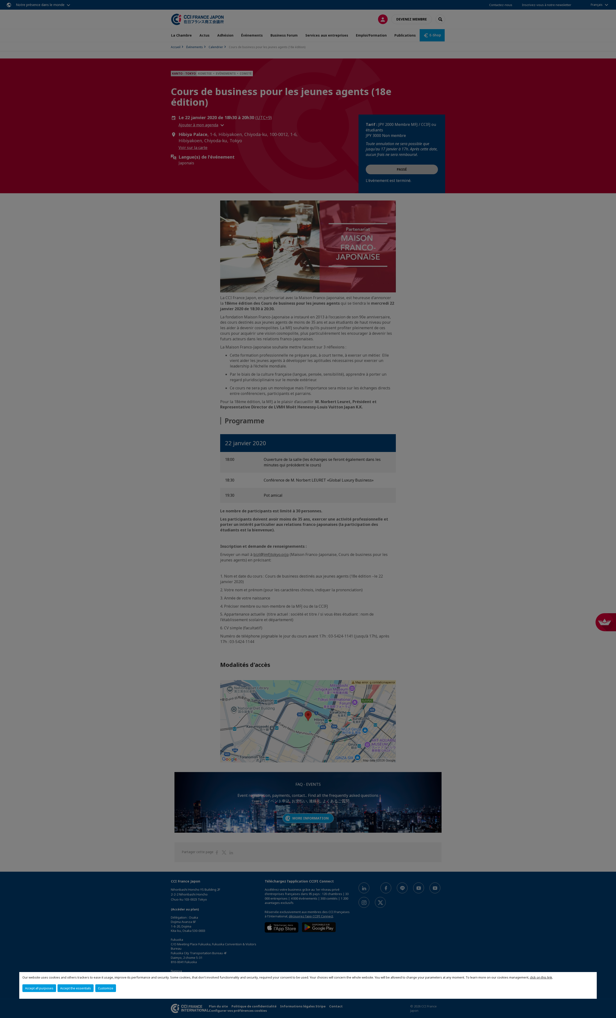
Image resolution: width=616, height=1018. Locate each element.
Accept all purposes (39, 988)
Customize (105, 988)
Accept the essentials (75, 988)
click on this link (541, 977)
